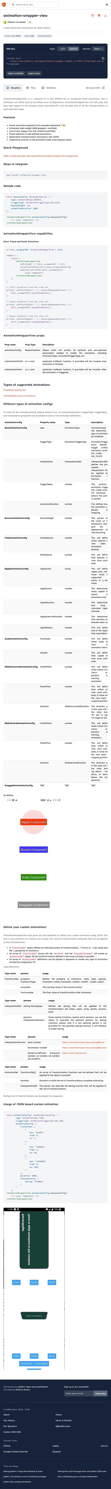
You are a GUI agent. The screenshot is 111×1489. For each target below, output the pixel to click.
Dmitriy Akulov (23, 1389)
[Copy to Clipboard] (103, 58)
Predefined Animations (14, 390)
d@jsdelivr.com (63, 1426)
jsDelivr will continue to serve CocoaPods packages (24, 1476)
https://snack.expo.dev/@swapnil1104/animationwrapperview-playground (40, 156)
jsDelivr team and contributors (33, 1386)
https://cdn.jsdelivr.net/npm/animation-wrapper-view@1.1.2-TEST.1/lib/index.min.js (57, 61)
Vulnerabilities (44, 36)
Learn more (34, 73)
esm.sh (104, 1446)
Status (59, 1414)
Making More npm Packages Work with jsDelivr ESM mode (82, 1471)
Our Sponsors (10, 1426)
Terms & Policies (64, 1420)
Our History (9, 1420)
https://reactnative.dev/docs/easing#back (83, 1042)
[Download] (105, 15)
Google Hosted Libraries (15, 1451)
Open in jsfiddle (15, 73)
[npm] (99, 15)
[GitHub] (92, 15)
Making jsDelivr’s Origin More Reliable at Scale (22, 1471)
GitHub (6, 1446)
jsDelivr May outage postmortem (17, 1482)
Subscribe (100, 1393)
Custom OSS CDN (12, 1432)
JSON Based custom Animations (19, 395)
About (6, 1414)
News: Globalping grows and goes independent (78, 1476)
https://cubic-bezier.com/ (74, 1053)
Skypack (56, 1451)
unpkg (55, 1446)
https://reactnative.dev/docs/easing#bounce (84, 1047)
